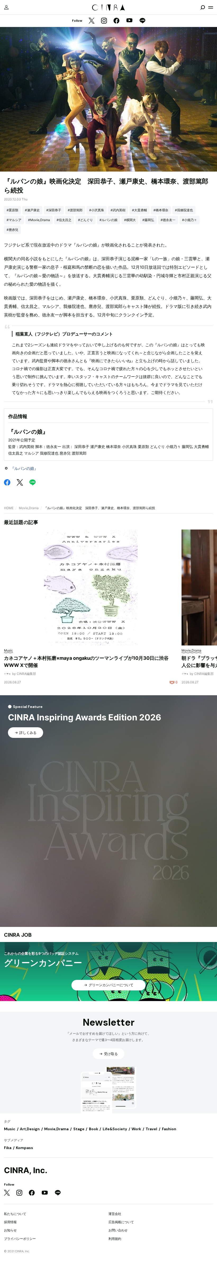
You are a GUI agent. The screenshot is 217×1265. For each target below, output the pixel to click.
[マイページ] (6, 7)
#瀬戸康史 (32, 210)
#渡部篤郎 (75, 210)
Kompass (24, 1148)
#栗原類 (12, 210)
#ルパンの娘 (108, 220)
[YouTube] (129, 21)
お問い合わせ (118, 1230)
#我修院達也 (184, 210)
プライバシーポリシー (20, 1239)
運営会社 (114, 1214)
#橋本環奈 (160, 210)
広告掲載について (121, 1222)
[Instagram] (104, 21)
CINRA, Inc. (25, 1170)
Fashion (169, 1129)
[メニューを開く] (211, 7)
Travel (151, 1129)
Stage (78, 1129)
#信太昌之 (64, 220)
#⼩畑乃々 (189, 220)
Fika (7, 1148)
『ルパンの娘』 (24, 468)
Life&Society (115, 1129)
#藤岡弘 (148, 220)
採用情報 (10, 1222)
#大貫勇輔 (139, 210)
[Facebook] (116, 21)
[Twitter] (91, 21)
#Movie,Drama (39, 220)
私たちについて (15, 1214)
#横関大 (130, 220)
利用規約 (114, 1239)
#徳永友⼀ (168, 220)
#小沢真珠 (96, 210)
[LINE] (142, 21)
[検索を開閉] (203, 7)
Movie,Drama (29, 508)
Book (93, 1129)
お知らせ (10, 1230)
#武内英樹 (118, 210)
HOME (8, 508)
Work (136, 1129)
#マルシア (14, 220)
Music (9, 1129)
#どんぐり (85, 220)
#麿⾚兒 (12, 230)
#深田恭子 (53, 210)
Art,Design (30, 1129)
